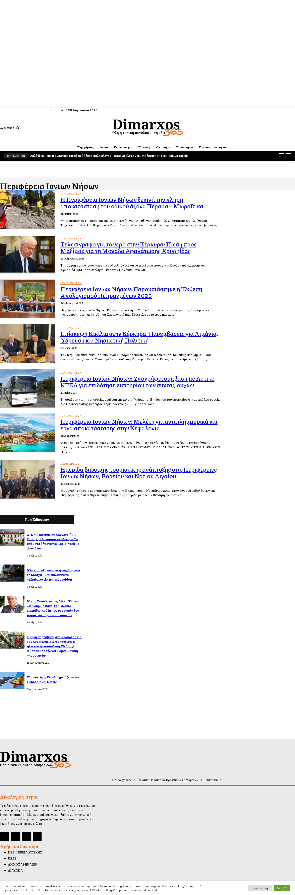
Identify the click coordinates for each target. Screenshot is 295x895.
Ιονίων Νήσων (71, 194)
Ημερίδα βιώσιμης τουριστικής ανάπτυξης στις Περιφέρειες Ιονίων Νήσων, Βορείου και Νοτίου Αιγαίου (138, 472)
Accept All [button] (282, 888)
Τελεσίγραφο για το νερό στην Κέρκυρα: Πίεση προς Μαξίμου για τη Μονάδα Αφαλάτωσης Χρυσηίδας (128, 247)
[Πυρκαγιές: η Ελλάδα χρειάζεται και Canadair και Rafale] (12, 680)
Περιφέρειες (69, 463)
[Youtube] (292, 127)
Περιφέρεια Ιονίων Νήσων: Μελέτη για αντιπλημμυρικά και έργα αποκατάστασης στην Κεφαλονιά (139, 424)
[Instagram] (277, 127)
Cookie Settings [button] (260, 888)
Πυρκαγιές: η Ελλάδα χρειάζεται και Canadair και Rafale (53, 679)
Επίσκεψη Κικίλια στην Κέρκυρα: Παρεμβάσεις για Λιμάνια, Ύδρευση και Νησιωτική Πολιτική (139, 336)
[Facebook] (270, 127)
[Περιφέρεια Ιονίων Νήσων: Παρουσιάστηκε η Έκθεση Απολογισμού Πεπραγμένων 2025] (27, 299)
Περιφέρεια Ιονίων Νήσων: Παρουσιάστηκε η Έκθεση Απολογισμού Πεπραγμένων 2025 (131, 292)
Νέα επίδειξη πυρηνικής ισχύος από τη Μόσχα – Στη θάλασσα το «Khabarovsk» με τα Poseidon (53, 575)
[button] (10, 127)
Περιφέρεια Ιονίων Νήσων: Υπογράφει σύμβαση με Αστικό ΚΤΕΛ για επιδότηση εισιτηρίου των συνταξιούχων (137, 381)
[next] (288, 156)
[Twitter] (284, 127)
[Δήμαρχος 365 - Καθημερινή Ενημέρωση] (148, 127)
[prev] (281, 156)
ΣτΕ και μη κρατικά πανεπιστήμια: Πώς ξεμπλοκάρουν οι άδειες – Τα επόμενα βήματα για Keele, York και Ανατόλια (53, 541)
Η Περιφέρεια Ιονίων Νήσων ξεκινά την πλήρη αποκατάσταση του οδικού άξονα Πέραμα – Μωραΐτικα (131, 202)
